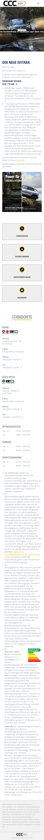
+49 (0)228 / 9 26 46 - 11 (12, 367)
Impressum (15, 838)
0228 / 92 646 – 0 (9, 84)
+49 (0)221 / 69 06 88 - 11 (12, 417)
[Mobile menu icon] (38, 3)
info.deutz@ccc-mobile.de (13, 401)
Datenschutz (24, 838)
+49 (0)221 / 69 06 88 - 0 (12, 409)
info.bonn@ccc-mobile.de (13, 351)
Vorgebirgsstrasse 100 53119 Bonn (11, 342)
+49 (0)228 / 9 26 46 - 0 (11, 359)
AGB (31, 838)
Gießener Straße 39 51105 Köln (10, 392)
